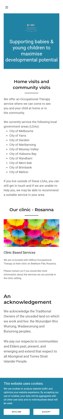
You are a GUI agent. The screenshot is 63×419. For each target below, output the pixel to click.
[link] (31, 27)
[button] (7, 7)
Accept (46, 412)
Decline (16, 412)
